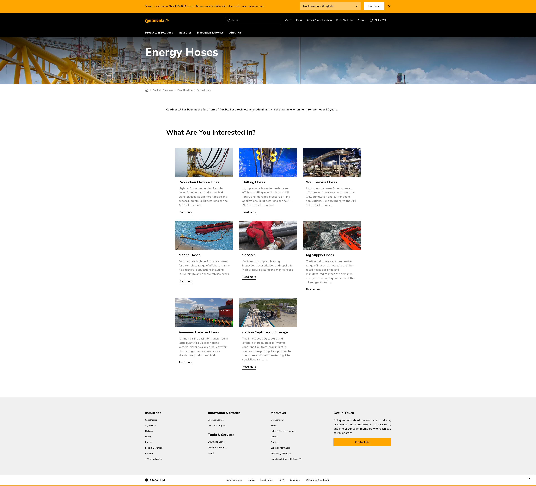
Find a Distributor (344, 20)
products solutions (163, 90)
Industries (185, 32)
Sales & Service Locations (319, 20)
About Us (235, 32)
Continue (374, 6)
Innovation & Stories (210, 32)
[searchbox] (253, 20)
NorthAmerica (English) (318, 6)
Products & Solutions (159, 32)
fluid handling (185, 90)
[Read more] (204, 162)
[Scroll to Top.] (529, 479)
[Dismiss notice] (389, 6)
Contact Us (362, 442)
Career (288, 20)
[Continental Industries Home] (156, 20)
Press (299, 20)
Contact (361, 20)
